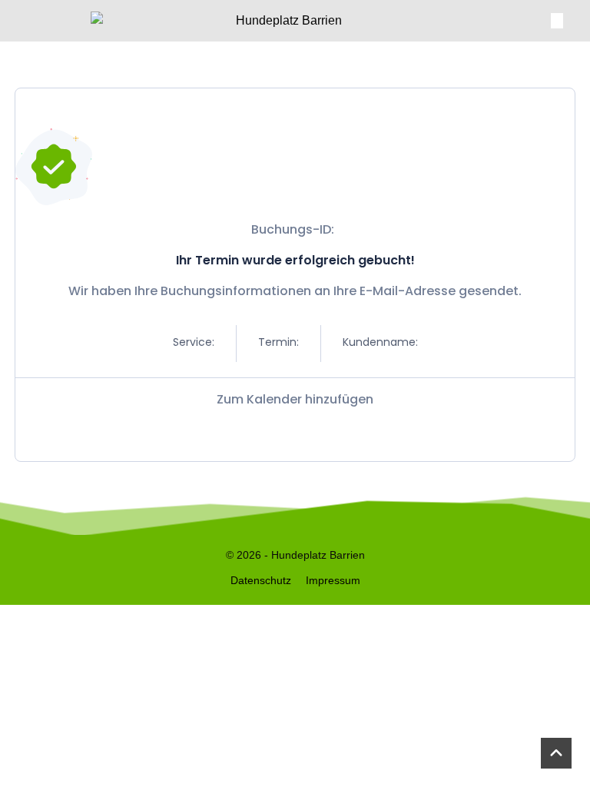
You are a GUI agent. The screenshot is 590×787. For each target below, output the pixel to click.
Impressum (333, 580)
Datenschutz (260, 580)
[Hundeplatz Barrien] (283, 21)
